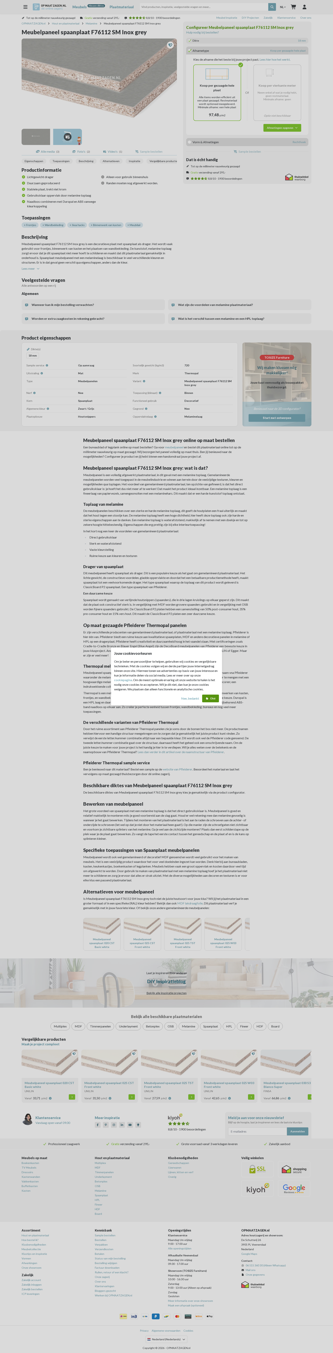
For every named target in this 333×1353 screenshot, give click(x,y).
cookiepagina (123, 680)
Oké (212, 698)
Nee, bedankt (190, 698)
